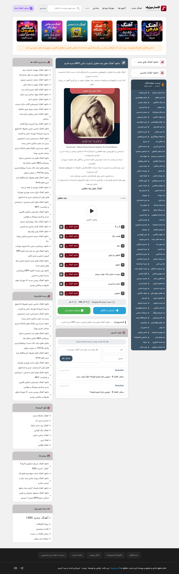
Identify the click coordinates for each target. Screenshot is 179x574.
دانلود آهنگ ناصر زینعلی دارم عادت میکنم (34, 116)
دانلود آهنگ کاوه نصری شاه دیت (35, 89)
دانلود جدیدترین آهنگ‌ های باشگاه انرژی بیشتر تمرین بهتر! (32, 151)
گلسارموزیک (156, 8)
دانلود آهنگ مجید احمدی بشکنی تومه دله (33, 239)
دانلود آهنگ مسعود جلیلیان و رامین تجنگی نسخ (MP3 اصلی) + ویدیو (34, 495)
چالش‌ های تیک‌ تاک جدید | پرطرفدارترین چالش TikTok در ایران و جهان (32, 170)
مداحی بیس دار (42, 420)
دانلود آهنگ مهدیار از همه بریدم (35, 187)
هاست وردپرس (42, 529)
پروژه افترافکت (42, 524)
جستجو (43, 8)
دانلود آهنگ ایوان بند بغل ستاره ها (34, 75)
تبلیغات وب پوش (41, 539)
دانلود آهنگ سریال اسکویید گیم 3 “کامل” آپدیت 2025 (34, 466)
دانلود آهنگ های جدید (147, 62)
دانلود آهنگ (73, 226)
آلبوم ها (122, 8)
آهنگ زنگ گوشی (41, 430)
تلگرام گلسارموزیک (114, 555)
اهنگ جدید (137, 8)
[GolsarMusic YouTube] (15, 568)
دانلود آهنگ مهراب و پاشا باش (36, 84)
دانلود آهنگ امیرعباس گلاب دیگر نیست (32, 104)
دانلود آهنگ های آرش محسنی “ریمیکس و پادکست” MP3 (32, 204)
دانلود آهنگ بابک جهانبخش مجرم (34, 221)
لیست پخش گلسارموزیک (101, 302)
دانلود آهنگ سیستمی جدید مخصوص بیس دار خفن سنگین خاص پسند (33, 141)
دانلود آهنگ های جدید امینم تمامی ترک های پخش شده (32, 263)
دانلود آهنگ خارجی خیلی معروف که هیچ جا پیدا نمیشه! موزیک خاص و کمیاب (32, 131)
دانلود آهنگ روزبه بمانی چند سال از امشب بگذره (34, 481)
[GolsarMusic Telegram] (21, 568)
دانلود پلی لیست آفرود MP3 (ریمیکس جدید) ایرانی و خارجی (33, 273)
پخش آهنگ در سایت (39, 534)
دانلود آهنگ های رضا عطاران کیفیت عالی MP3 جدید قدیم (92, 63)
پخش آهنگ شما (22, 8)
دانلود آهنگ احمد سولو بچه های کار (34, 473)
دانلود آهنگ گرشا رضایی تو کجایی (34, 226)
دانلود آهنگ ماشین (149, 72)
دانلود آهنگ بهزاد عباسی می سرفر (34, 94)
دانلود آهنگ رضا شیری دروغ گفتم (34, 124)
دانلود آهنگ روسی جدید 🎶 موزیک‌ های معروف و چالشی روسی (32, 283)
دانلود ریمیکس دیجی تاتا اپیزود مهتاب (32, 246)
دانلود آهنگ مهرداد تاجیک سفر (36, 70)
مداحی (96, 8)
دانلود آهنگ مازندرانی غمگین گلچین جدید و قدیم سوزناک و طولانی (34, 214)
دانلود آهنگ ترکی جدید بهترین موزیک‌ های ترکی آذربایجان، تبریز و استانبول (33, 195)
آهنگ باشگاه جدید (41, 415)
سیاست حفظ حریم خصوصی (53, 555)
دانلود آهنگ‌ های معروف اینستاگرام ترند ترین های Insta (32, 180)
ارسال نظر (66, 358)
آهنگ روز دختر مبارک (40, 425)
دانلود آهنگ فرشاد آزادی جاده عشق (34, 488)
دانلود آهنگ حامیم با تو (39, 99)
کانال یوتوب (94, 555)
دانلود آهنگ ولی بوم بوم (38, 231)
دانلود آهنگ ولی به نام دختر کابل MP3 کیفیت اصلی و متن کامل (33, 253)
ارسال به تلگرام (107, 310)
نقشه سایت (77, 555)
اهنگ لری (45, 440)
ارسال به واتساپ (72, 310)
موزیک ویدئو (108, 8)
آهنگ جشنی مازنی (41, 435)
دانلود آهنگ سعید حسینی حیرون (35, 80)
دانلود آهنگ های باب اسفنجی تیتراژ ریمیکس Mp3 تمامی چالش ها (34, 160)
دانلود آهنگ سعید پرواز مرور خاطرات (33, 109)
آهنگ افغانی (43, 445)
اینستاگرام (133, 555)
